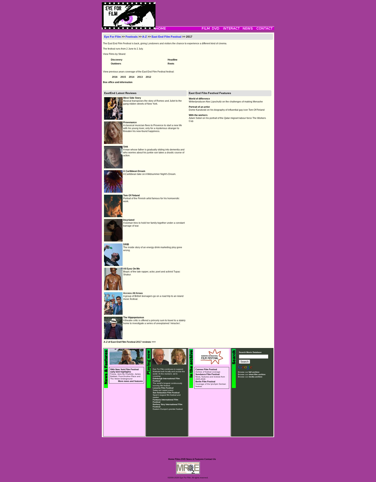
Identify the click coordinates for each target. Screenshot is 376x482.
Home (171, 459)
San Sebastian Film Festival (166, 393)
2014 (132, 77)
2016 (115, 77)
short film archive (257, 374)
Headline (172, 59)
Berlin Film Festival (205, 381)
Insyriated (128, 220)
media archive (255, 377)
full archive (254, 372)
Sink (125, 146)
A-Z (144, 36)
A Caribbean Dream (134, 171)
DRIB (126, 244)
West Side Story (132, 98)
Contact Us (210, 459)
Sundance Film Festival (207, 374)
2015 (123, 77)
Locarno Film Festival (163, 388)
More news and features (130, 381)
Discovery (116, 59)
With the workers (198, 115)
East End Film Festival (166, 36)
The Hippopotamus (133, 317)
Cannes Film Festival (206, 369)
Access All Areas (133, 293)
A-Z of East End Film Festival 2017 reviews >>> (130, 342)
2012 (148, 77)
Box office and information (117, 82)
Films (178, 459)
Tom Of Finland (131, 195)
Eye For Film (112, 36)
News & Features (195, 459)
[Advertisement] (215, 11)
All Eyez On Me (131, 268)
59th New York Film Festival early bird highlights (124, 370)
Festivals (132, 36)
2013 (140, 77)
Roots (171, 63)
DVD (183, 459)
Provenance (130, 122)
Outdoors (116, 63)
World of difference (199, 98)
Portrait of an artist (199, 107)
